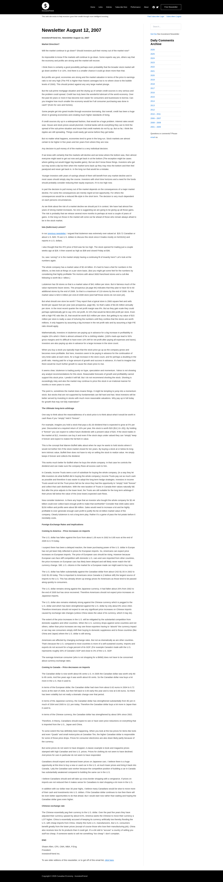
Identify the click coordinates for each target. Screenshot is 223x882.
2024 (153, 58)
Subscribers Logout (173, 16)
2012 (153, 110)
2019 (153, 80)
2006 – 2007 (156, 118)
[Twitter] (157, 7)
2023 (153, 63)
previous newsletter (57, 233)
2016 (153, 93)
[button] (171, 7)
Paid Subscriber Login (156, 16)
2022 (153, 67)
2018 (153, 84)
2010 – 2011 (156, 114)
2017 (153, 88)
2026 (153, 50)
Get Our (154, 34)
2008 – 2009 (156, 123)
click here (109, 860)
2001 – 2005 (156, 127)
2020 (153, 75)
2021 (153, 71)
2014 (153, 101)
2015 (153, 97)
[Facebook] (153, 7)
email (153, 137)
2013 (153, 105)
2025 (153, 54)
